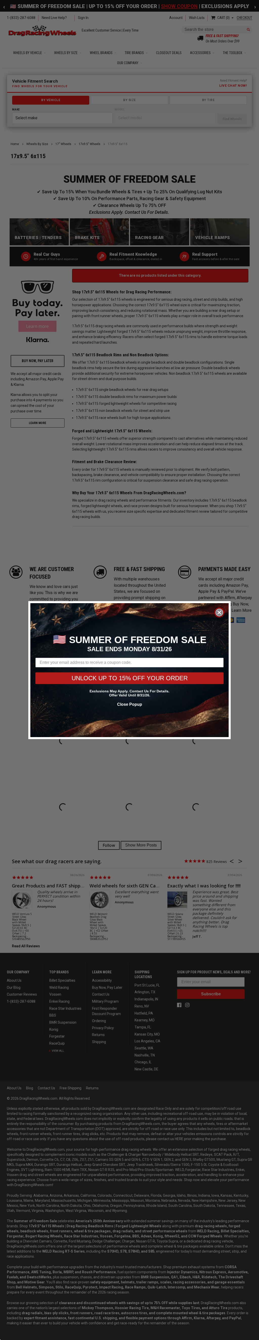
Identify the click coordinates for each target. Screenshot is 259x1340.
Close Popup (129, 704)
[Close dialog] (219, 612)
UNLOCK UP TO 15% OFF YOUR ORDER (130, 678)
